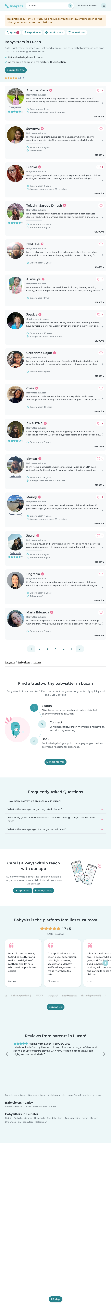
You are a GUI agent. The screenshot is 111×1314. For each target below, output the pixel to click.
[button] (7, 1053)
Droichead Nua (13, 1122)
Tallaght (18, 1118)
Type (13, 32)
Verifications (56, 32)
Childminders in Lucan (60, 1095)
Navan (85, 1118)
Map (57, 1299)
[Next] (80, 648)
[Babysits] (14, 5)
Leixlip (27, 1106)
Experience (34, 32)
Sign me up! (56, 1007)
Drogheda (39, 1118)
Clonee (53, 1106)
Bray (60, 1118)
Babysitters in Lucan (15, 1095)
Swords (28, 1118)
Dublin (8, 1118)
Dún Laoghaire (72, 1118)
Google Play (45, 890)
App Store (24, 890)
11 (72, 648)
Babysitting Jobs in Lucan (87, 1095)
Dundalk (51, 1118)
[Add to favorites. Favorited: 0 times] (101, 128)
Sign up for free (16, 70)
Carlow (94, 1118)
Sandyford (28, 1122)
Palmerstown (40, 1106)
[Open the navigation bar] (103, 5)
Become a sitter (87, 5)
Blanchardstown (13, 1106)
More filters (78, 32)
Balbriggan (41, 1122)
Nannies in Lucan (37, 1095)
